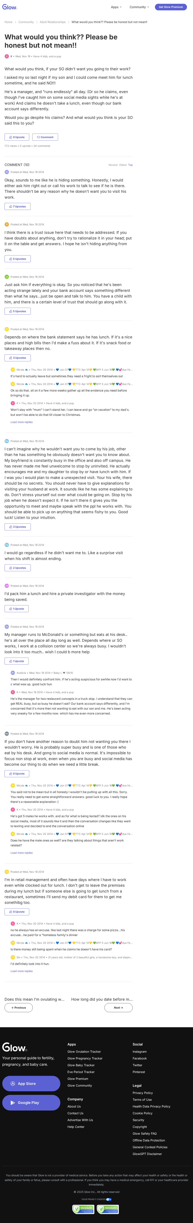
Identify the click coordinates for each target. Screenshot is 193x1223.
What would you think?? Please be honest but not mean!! (109, 22)
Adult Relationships (53, 22)
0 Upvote (19, 137)
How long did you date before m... (102, 999)
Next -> (118, 1007)
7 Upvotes (19, 206)
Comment (47, 137)
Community (26, 22)
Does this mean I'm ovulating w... (34, 999)
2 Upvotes (19, 567)
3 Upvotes (19, 357)
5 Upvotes (19, 258)
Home (8, 22)
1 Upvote (18, 608)
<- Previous (18, 1007)
